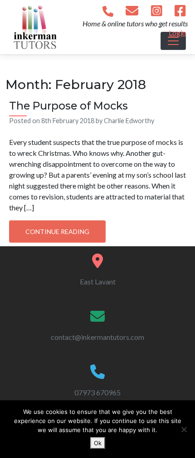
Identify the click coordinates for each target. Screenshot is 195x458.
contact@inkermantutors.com (97, 337)
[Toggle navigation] (173, 41)
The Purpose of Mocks (68, 105)
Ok (98, 443)
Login (177, 32)
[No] (183, 429)
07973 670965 (97, 392)
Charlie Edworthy (129, 120)
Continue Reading (57, 231)
